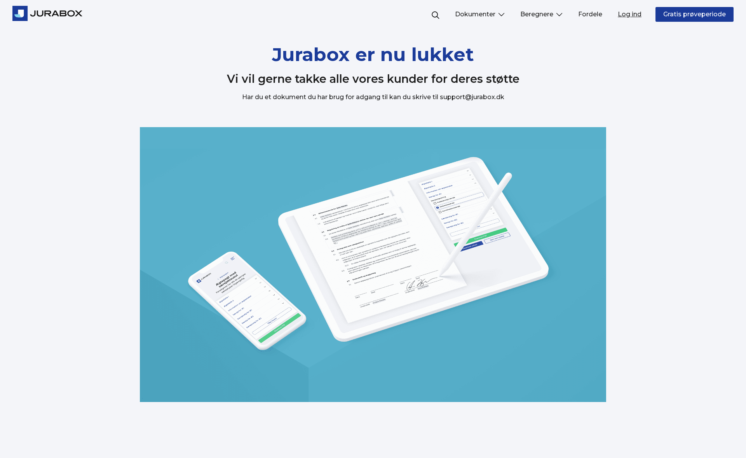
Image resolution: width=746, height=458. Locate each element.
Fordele (590, 14)
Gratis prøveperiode (694, 14)
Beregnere (537, 14)
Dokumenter (476, 14)
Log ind (629, 14)
